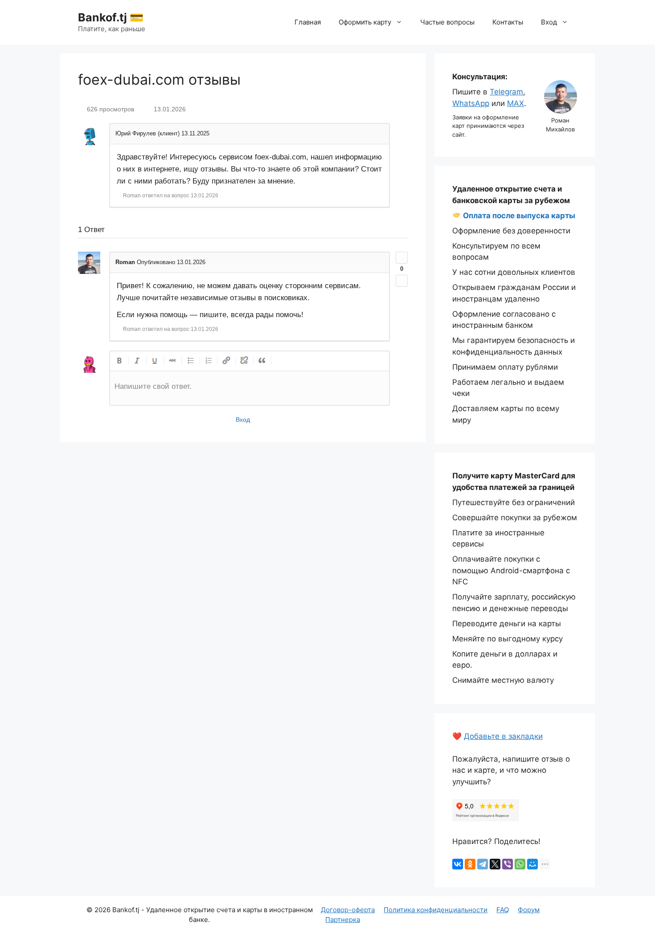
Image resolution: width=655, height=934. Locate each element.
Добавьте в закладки (503, 736)
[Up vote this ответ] (402, 258)
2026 (102, 909)
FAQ (502, 909)
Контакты (507, 22)
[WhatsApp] (520, 864)
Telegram (506, 91)
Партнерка (342, 919)
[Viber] (507, 864)
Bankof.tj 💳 (110, 17)
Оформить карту (365, 22)
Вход (549, 22)
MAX (515, 103)
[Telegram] (482, 864)
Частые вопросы (447, 22)
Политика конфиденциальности (435, 909)
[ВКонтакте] (457, 864)
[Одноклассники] (470, 864)
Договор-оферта (348, 909)
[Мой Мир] (532, 864)
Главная (308, 22)
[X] (495, 864)
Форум (529, 909)
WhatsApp (470, 103)
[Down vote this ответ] (402, 281)
